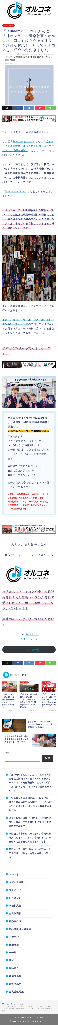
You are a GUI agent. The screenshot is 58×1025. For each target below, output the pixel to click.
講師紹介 (14, 968)
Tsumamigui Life (22, 141)
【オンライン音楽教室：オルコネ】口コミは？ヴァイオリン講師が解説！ (28, 146)
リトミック (15, 890)
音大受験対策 (16, 991)
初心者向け (15, 921)
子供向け (14, 937)
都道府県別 (15, 983)
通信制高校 (15, 976)
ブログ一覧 (33, 649)
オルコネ (14, 874)
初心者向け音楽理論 (20, 929)
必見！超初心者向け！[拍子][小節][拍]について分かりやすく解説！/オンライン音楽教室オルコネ (30, 822)
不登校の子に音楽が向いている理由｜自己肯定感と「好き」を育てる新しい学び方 (30, 853)
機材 (11, 960)
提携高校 (14, 944)
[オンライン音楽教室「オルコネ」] (29, 17)
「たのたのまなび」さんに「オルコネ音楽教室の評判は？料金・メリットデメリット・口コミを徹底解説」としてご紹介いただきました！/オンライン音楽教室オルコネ (30, 782)
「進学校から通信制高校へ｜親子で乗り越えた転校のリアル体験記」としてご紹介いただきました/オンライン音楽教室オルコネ (30, 804)
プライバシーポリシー (22, 1017)
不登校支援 (15, 905)
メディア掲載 (8, 25)
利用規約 (40, 1017)
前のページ (32, 634)
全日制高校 (15, 913)
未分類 (12, 952)
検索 (7, 753)
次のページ (26, 638)
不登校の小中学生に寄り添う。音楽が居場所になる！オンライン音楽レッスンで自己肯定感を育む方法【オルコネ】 (30, 837)
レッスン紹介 (16, 898)
